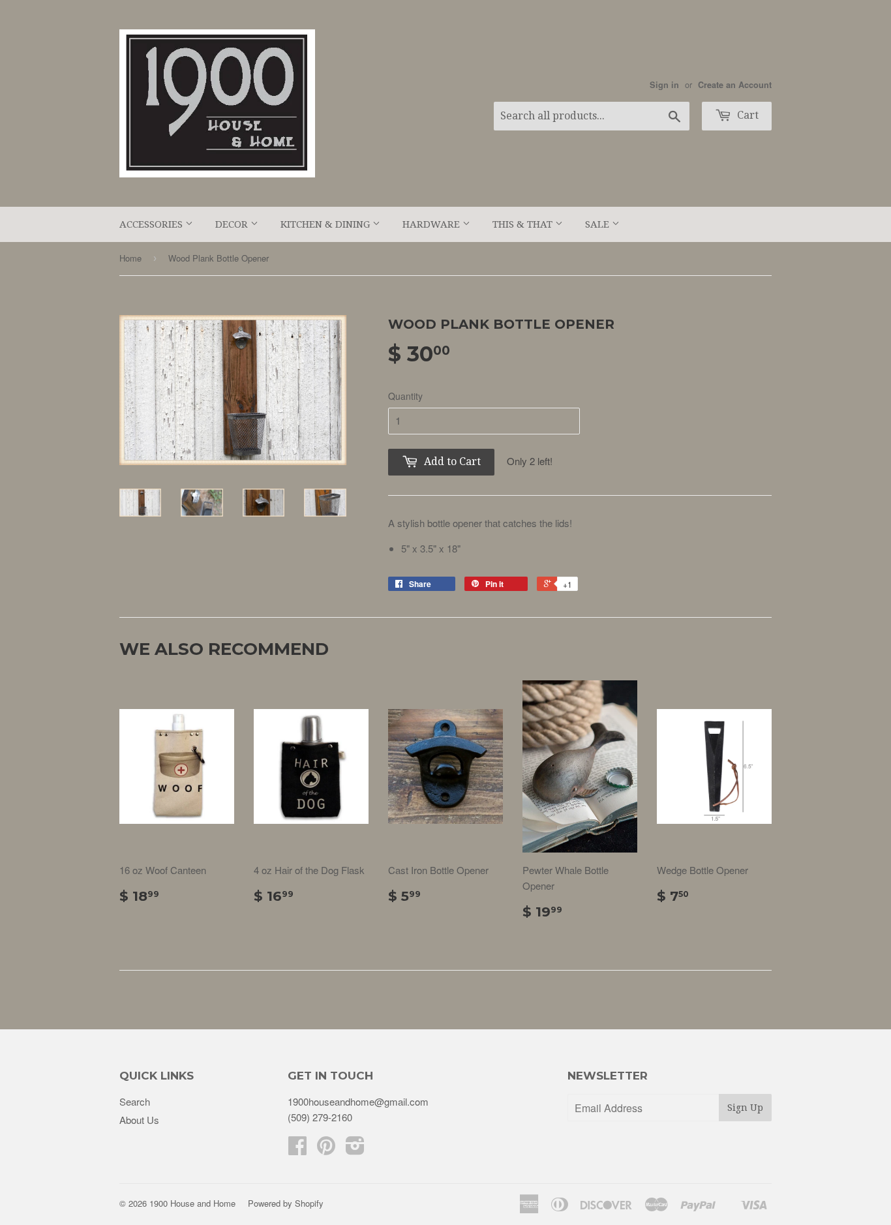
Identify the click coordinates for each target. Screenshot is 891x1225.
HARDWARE (432, 224)
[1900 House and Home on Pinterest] (326, 1149)
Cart (746, 115)
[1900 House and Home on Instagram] (355, 1149)
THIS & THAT (523, 224)
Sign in (664, 85)
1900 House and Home (192, 1203)
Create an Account (735, 85)
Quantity (405, 395)
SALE (598, 224)
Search (134, 1101)
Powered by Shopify (286, 1203)
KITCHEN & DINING (326, 224)
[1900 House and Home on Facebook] (297, 1149)
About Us (139, 1120)
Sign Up (745, 1107)
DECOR (232, 224)
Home (130, 258)
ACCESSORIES (152, 224)
